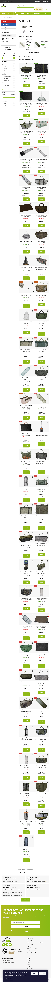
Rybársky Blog (6, 1)
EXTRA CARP (9, 85)
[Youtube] (10, 944)
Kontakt (28, 960)
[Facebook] (3, 944)
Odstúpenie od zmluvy (32, 952)
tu (25, 975)
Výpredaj (9, 70)
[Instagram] (6, 944)
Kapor (28, 966)
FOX (9, 87)
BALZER (9, 78)
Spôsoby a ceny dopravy (32, 946)
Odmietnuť (34, 973)
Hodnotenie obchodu (25, 870)
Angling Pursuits (9, 76)
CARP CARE (9, 80)
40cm (9, 105)
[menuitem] (4, 13)
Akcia (9, 66)
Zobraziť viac (25, 899)
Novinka (9, 68)
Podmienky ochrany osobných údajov (35, 942)
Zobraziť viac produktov (33, 52)
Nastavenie (9, 978)
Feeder (28, 962)
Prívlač (28, 964)
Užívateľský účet (6, 960)
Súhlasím (42, 973)
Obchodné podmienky (32, 940)
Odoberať (25, 926)
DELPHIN (9, 83)
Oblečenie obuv (30, 968)
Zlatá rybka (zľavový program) (9, 962)
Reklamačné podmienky (32, 944)
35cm (9, 103)
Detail (26, 85)
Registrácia (45, 1)
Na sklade (9, 63)
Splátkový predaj (31, 950)
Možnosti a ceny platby (32, 948)
